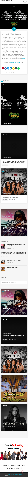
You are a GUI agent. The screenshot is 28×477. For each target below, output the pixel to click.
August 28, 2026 (12, 165)
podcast (10, 22)
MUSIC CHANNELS (21, 465)
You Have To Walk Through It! (13, 267)
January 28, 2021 (16, 22)
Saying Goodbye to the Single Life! (10, 197)
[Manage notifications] (22, 471)
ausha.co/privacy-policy (15, 62)
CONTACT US (19, 468)
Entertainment (5, 210)
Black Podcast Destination (9, 465)
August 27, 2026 (12, 199)
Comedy (4, 419)
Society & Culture (14, 12)
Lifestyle (4, 84)
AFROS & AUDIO (18, 467)
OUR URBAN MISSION (10, 468)
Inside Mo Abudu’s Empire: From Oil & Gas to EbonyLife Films (16, 245)
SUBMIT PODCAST (10, 467)
